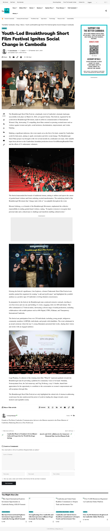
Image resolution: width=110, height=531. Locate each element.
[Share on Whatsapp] (4, 128)
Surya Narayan (13, 50)
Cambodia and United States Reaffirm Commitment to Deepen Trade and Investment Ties (68, 517)
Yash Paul (86, 519)
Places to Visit (61, 18)
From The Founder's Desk (69, 2)
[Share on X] (10, 57)
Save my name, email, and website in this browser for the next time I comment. (25, 479)
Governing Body (57, 2)
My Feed (12, 2)
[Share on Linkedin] (4, 132)
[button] (101, 2)
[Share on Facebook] (4, 120)
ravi (58, 521)
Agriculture (44, 18)
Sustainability (70, 18)
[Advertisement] (42, 229)
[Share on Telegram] (4, 136)
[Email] (13, 57)
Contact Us (81, 2)
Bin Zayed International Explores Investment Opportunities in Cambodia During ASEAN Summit (13, 517)
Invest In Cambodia (9, 18)
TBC (4, 521)
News (4, 28)
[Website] (71, 415)
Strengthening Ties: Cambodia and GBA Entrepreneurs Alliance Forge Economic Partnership (41, 517)
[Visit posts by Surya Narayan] (4, 416)
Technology (52, 18)
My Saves (5, 2)
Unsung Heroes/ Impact (22, 18)
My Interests (20, 2)
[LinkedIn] (74, 415)
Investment (5, 511)
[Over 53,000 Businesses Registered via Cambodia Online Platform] (95, 505)
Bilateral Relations (63, 511)
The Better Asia (35, 18)
